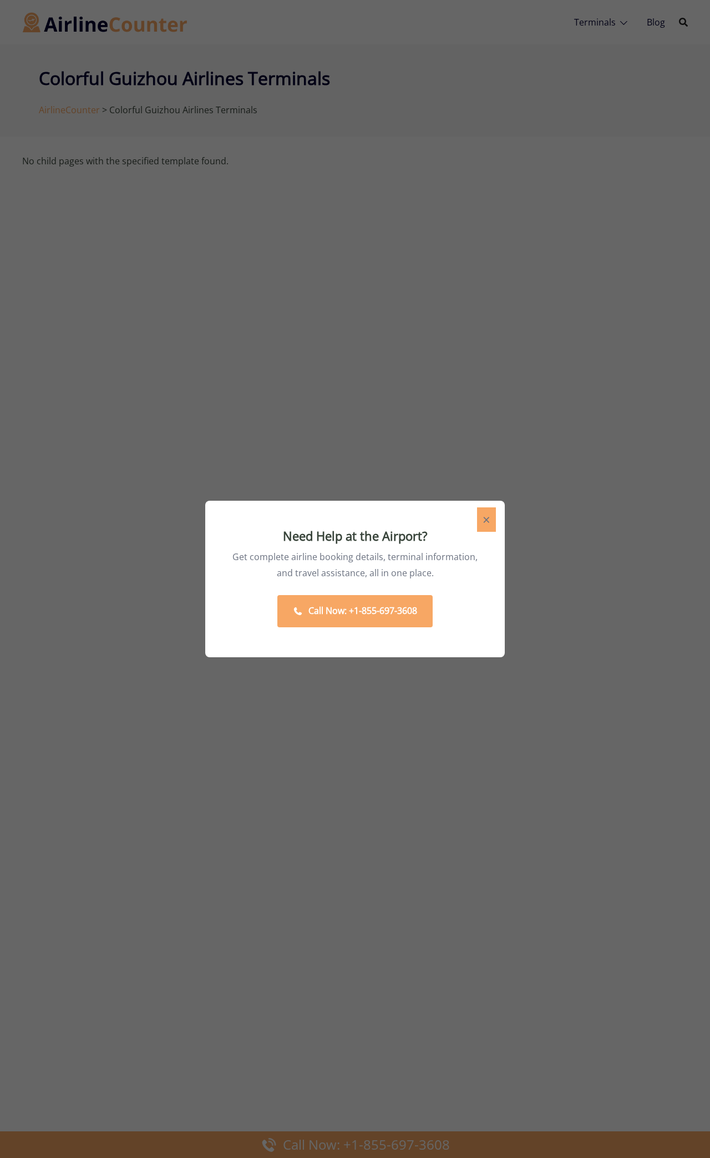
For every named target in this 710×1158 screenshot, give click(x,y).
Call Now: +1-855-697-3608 (362, 611)
